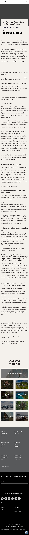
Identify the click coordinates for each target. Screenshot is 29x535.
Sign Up (24, 273)
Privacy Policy (22, 276)
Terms (16, 276)
